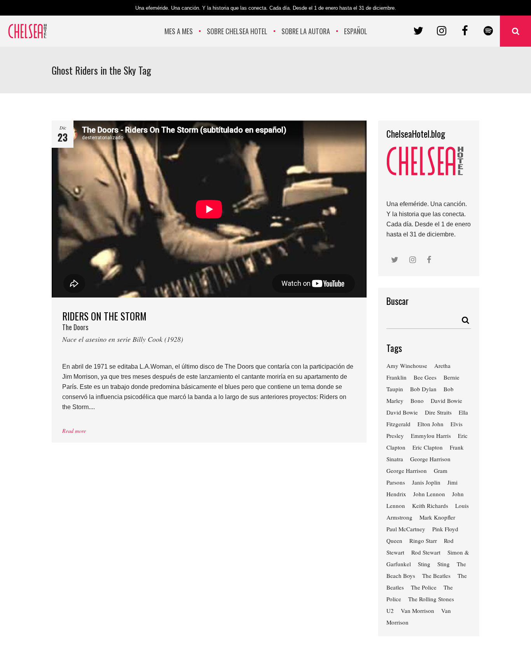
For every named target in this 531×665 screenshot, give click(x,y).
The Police (424, 587)
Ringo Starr (423, 540)
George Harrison (430, 459)
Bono (417, 400)
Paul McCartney (405, 529)
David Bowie (446, 400)
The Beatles (436, 575)
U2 (390, 610)
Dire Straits (438, 412)
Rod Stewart (425, 552)
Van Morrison (417, 610)
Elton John (430, 424)
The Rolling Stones (431, 599)
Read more (74, 430)
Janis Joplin (426, 482)
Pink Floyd (445, 529)
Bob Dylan (423, 389)
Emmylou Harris (431, 435)
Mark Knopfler (437, 517)
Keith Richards (430, 505)
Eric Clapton (427, 447)
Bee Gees (425, 377)
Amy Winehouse (406, 365)
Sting (424, 564)
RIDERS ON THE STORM (122, 326)
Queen (394, 540)
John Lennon (429, 494)
